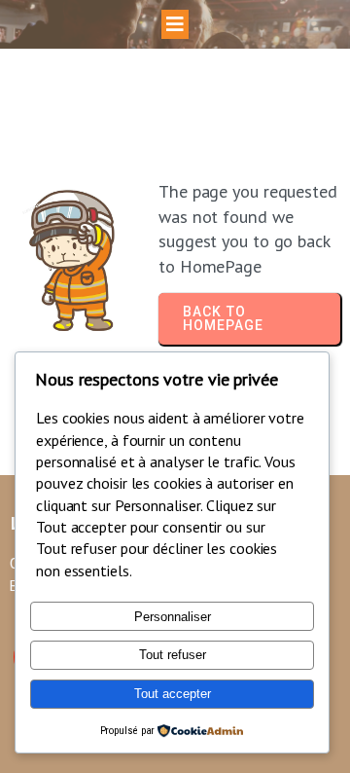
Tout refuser (172, 654)
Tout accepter (172, 693)
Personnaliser (172, 616)
